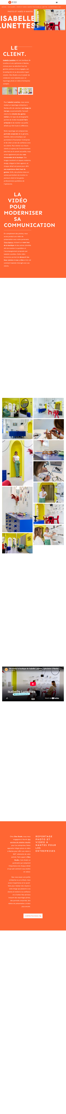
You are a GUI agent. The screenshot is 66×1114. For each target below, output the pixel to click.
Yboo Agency (8, 242)
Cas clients (11, 7)
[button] (56, 2)
